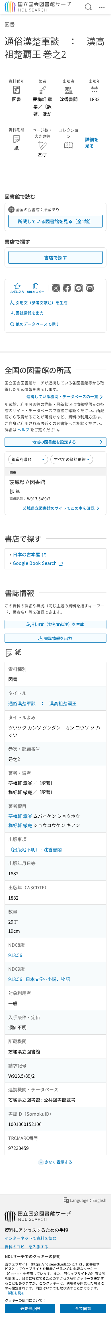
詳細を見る (91, 142)
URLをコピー (35, 291)
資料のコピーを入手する (26, 1247)
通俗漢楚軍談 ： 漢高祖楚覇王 (42, 703)
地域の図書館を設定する (54, 442)
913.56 (15, 955)
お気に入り (17, 291)
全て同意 (83, 1308)
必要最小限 (30, 1308)
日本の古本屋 (27, 554)
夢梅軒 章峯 (20, 816)
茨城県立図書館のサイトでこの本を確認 (58, 508)
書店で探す (55, 257)
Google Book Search (35, 562)
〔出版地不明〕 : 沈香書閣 (35, 849)
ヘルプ (23, 429)
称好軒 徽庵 (20, 825)
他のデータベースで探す (37, 324)
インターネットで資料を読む (30, 1238)
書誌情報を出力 (30, 313)
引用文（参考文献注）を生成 (41, 302)
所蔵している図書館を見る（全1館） (55, 221)
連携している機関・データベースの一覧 (62, 396)
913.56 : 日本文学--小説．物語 (39, 979)
